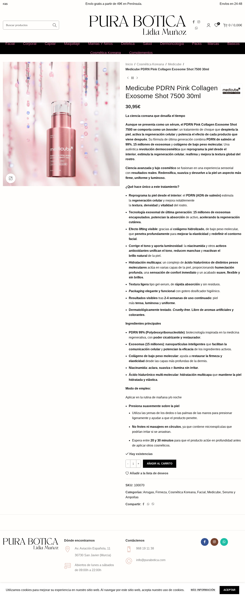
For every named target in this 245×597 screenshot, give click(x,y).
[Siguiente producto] (137, 78)
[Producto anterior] (128, 78)
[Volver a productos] (132, 78)
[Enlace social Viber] (153, 504)
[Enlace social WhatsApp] (196, 28)
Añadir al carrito (159, 463)
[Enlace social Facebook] (193, 22)
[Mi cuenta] (208, 25)
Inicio (129, 64)
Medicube (174, 64)
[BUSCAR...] (54, 25)
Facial (201, 492)
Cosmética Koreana (150, 64)
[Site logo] (137, 24)
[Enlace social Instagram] (198, 22)
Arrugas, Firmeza (155, 492)
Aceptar (229, 589)
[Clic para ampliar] (10, 178)
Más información (203, 589)
